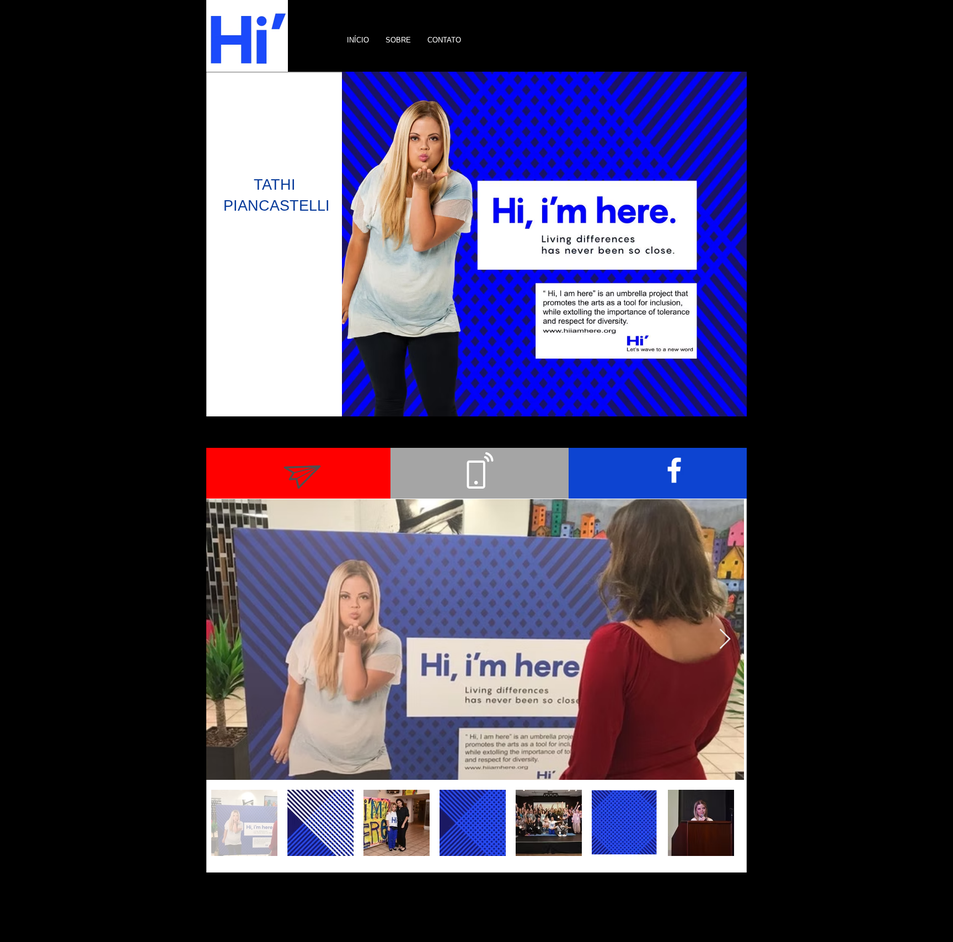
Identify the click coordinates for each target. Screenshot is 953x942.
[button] (544, 244)
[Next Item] (725, 639)
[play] (723, 407)
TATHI (277, 184)
